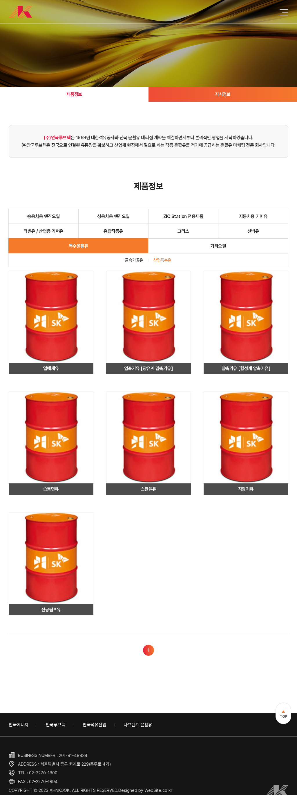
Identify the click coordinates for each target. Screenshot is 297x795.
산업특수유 (162, 260)
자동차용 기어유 (253, 216)
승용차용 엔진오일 (43, 216)
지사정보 (223, 94)
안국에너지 (18, 725)
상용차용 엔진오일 (113, 216)
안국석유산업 (94, 725)
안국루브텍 (56, 725)
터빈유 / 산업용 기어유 (43, 231)
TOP (283, 716)
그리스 (183, 231)
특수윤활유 (78, 246)
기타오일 (218, 246)
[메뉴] (284, 11)
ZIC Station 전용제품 (183, 216)
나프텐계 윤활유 (138, 725)
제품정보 (74, 94)
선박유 (253, 231)
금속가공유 (134, 260)
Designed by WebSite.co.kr (145, 790)
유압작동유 (113, 231)
